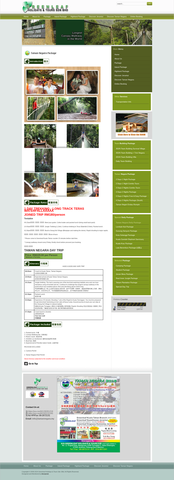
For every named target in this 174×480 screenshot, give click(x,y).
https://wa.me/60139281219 (40, 411)
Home (26, 466)
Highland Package (82, 466)
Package (49, 466)
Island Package (63, 466)
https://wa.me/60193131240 (40, 413)
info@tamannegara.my (43, 419)
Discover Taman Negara (123, 466)
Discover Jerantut (101, 466)
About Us (37, 466)
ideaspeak (45, 474)
